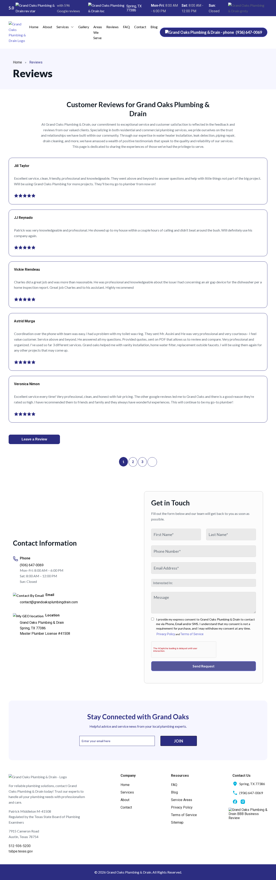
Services (62, 27)
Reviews (112, 27)
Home (33, 27)
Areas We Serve (97, 32)
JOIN (178, 741)
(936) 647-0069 (32, 565)
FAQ (126, 27)
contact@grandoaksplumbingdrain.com (49, 602)
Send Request (204, 666)
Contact (140, 27)
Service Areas (181, 800)
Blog (154, 27)
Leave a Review (34, 439)
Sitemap (177, 822)
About (47, 27)
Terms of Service (192, 634)
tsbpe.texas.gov (21, 851)
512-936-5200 (20, 846)
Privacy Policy (166, 634)
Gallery (83, 27)
